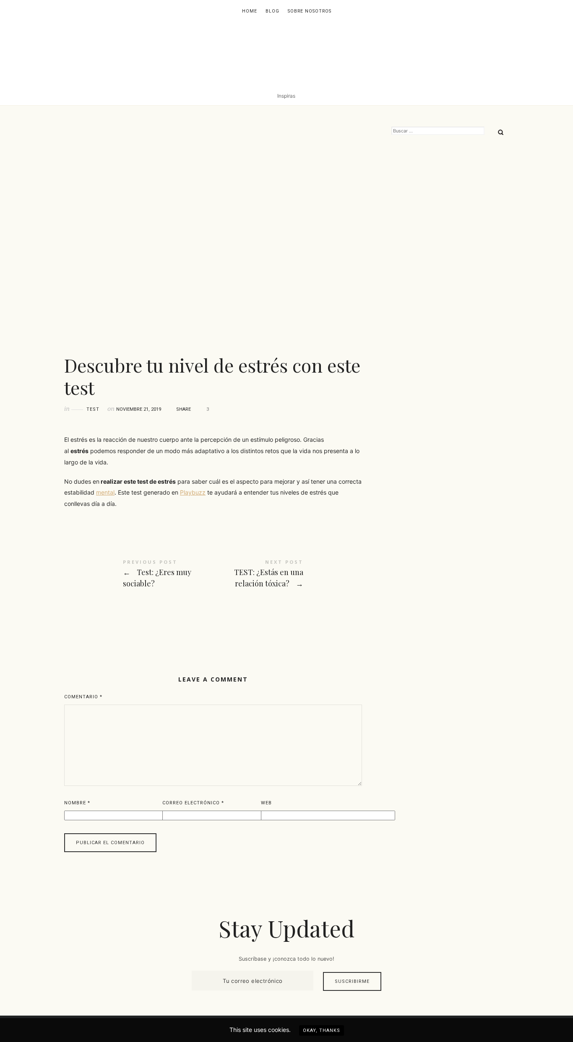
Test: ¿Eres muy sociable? (138, 576)
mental (105, 492)
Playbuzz (193, 492)
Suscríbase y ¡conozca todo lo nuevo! (286, 959)
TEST (92, 409)
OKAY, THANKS (321, 1030)
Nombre (77, 803)
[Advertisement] (450, 283)
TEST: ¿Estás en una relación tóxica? (287, 576)
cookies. (279, 1029)
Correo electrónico (193, 803)
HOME (249, 11)
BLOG (272, 11)
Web (266, 803)
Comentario (83, 697)
